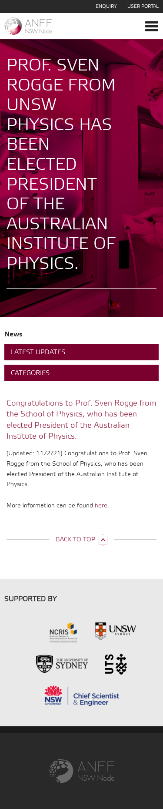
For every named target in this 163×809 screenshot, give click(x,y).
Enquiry (106, 6)
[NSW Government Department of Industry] (82, 694)
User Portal (143, 6)
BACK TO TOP (75, 540)
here (101, 506)
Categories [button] (30, 373)
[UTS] (115, 663)
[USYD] (62, 663)
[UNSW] (115, 632)
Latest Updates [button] (38, 352)
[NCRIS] (52, 632)
